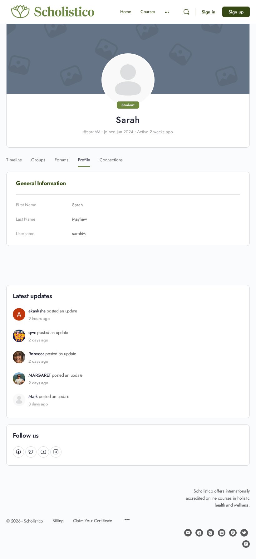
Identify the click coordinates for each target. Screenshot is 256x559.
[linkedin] (221, 533)
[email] (188, 533)
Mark (33, 397)
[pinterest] (233, 533)
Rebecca (36, 354)
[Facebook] (18, 452)
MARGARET (39, 375)
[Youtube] (43, 452)
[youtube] (246, 544)
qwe (32, 333)
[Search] (186, 12)
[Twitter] (31, 452)
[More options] (167, 12)
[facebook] (199, 533)
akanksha (37, 311)
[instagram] (210, 533)
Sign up (236, 12)
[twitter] (244, 533)
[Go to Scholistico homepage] (53, 11)
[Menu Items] (127, 520)
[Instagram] (56, 452)
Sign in (208, 12)
